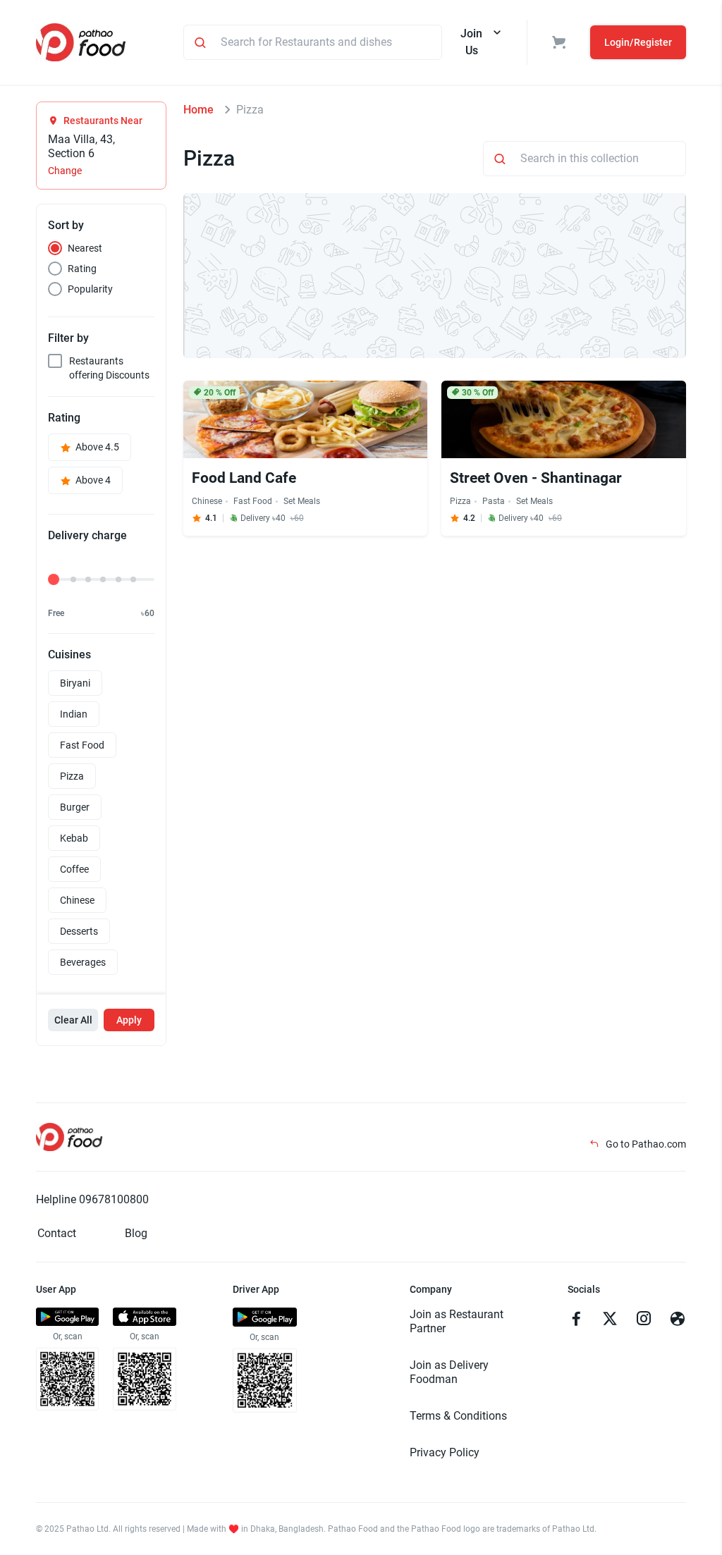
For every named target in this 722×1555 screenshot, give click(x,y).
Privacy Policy (444, 1452)
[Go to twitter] (609, 1320)
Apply (129, 1020)
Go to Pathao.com (645, 1144)
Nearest (85, 248)
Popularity (90, 289)
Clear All (73, 1020)
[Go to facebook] (576, 1320)
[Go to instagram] (643, 1320)
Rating (82, 268)
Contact (56, 1233)
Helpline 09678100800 (92, 1199)
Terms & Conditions (458, 1415)
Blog (136, 1233)
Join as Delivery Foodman (449, 1372)
